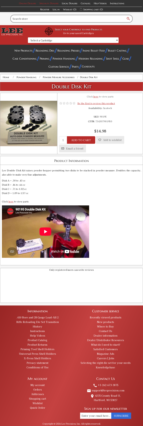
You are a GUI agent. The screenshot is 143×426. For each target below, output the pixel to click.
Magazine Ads (105, 353)
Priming (45, 58)
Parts (75, 66)
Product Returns (37, 344)
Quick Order (37, 407)
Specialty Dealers (48, 3)
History (37, 326)
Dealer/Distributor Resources (105, 340)
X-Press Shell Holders (37, 358)
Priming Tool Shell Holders (37, 349)
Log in (56, 9)
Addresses (37, 394)
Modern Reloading (90, 58)
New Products (23, 50)
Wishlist (38, 403)
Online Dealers (27, 3)
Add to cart (81, 140)
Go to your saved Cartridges (78, 33)
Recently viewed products (105, 317)
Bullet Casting (117, 50)
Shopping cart (37, 398)
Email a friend (74, 148)
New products (105, 322)
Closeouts (88, 66)
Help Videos (100, 3)
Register (44, 9)
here (96, 96)
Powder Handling (64, 58)
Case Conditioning (25, 58)
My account (38, 385)
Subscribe (121, 415)
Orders (37, 389)
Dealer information (105, 335)
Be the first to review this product (96, 103)
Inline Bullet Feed (94, 50)
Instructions (117, 3)
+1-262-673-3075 (105, 385)
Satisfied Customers (105, 349)
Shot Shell (112, 58)
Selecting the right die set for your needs (106, 363)
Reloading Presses (68, 50)
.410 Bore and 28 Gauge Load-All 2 (37, 317)
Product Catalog (37, 340)
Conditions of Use (38, 367)
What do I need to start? (105, 344)
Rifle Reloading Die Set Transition (37, 322)
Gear (125, 58)
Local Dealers (69, 3)
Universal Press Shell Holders (37, 353)
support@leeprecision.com (105, 390)
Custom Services (58, 66)
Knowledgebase (105, 367)
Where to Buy (105, 326)
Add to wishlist (112, 140)
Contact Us (105, 331)
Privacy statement (37, 363)
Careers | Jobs (105, 358)
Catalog (85, 3)
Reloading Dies (45, 50)
